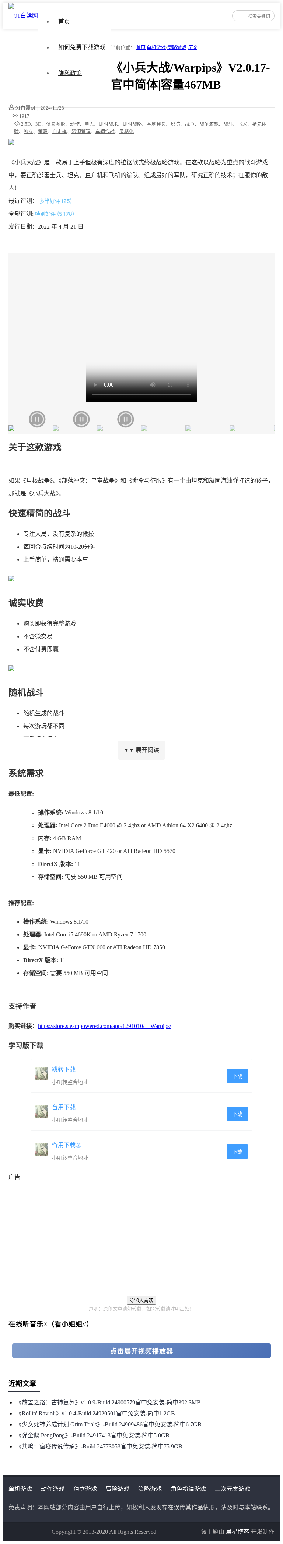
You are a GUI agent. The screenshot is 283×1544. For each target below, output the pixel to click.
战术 (242, 124)
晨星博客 (237, 1532)
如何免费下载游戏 (81, 47)
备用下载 (64, 1107)
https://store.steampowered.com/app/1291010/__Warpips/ (104, 1026)
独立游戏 (85, 1489)
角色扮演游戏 (188, 1489)
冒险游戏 (117, 1489)
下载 (237, 1076)
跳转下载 (64, 1069)
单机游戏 (156, 47)
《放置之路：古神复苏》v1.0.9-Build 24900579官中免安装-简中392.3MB (108, 1402)
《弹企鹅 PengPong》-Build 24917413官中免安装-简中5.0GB (93, 1435)
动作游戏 (52, 1489)
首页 (64, 21)
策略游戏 (176, 47)
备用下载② (66, 1145)
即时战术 (108, 124)
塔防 (175, 124)
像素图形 (55, 124)
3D (38, 124)
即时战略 (132, 124)
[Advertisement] (141, 1234)
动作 (75, 124)
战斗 (228, 124)
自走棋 (59, 131)
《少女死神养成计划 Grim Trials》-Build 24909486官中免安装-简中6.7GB (109, 1424)
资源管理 (81, 131)
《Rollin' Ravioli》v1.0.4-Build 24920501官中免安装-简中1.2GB (95, 1413)
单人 (89, 124)
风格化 (126, 131)
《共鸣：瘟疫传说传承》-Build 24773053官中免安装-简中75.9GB (99, 1446)
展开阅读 (141, 750)
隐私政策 (70, 73)
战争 (190, 124)
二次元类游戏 (232, 1489)
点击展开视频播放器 (141, 1351)
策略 (43, 131)
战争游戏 (209, 124)
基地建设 (156, 124)
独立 (28, 131)
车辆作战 (105, 131)
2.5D (26, 124)
